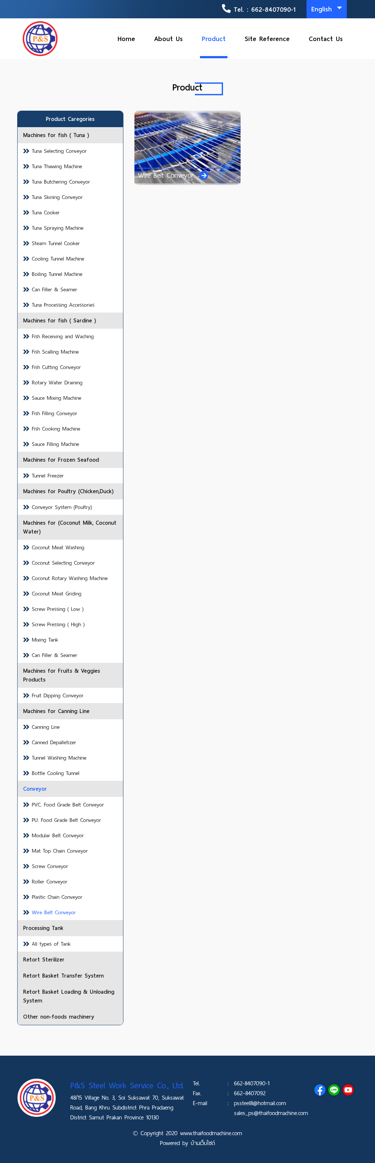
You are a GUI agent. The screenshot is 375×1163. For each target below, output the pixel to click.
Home (126, 38)
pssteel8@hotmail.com (260, 1103)
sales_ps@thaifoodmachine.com (271, 1113)
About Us (168, 38)
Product (214, 38)
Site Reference (267, 38)
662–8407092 (250, 1093)
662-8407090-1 (273, 9)
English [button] (323, 9)
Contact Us (326, 38)
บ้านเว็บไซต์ (203, 1143)
